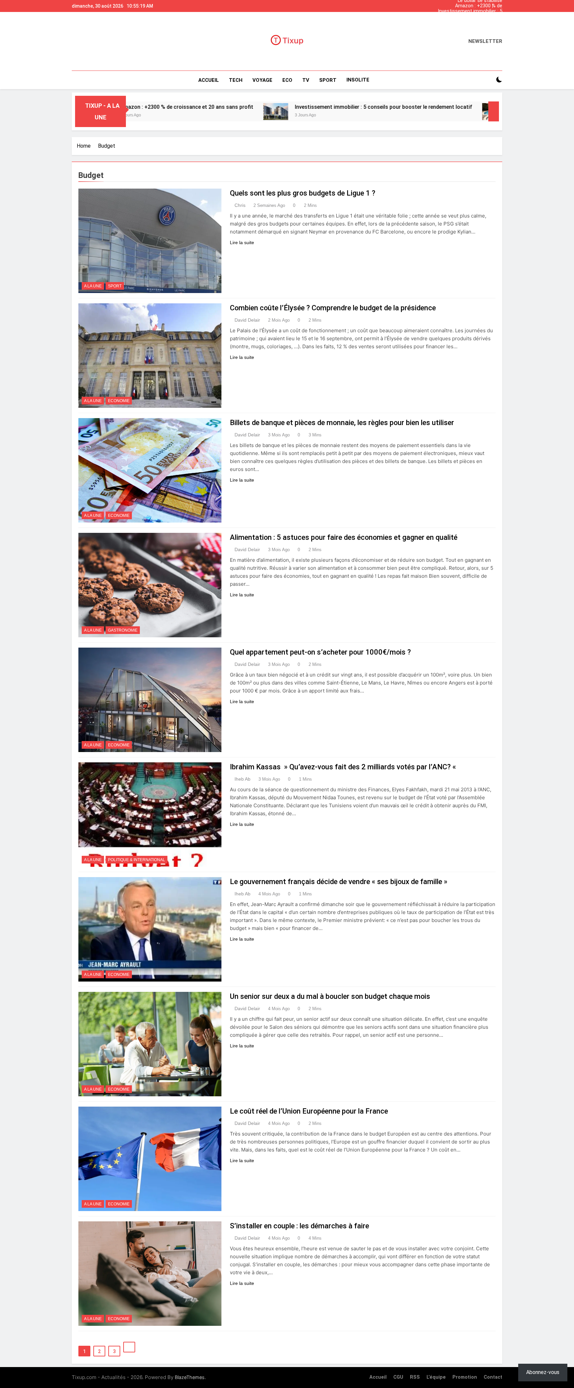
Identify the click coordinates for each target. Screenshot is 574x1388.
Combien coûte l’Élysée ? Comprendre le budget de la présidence (333, 308)
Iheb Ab (242, 779)
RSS (415, 1377)
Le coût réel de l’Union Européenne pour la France (309, 1111)
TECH (235, 80)
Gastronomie (123, 630)
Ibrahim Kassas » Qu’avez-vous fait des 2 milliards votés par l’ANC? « (344, 767)
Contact (493, 1377)
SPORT (327, 80)
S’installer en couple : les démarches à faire (299, 1226)
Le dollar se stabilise (480, 22)
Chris (240, 205)
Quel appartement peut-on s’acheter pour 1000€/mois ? (320, 652)
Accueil (208, 80)
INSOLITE (357, 80)
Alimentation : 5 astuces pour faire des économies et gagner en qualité (343, 537)
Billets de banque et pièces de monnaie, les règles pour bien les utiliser (342, 422)
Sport (115, 286)
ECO (287, 80)
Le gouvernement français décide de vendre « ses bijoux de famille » (338, 881)
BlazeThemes (190, 1377)
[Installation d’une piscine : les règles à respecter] (422, 111)
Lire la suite (242, 242)
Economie (119, 400)
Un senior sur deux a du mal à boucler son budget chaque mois (330, 996)
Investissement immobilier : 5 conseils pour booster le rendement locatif (470, 11)
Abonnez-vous (542, 1372)
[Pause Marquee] (493, 111)
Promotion (464, 1377)
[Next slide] (499, 4)
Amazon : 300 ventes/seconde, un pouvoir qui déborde (468, 16)
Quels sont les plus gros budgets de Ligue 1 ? (302, 193)
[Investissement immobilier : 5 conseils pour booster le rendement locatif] (203, 111)
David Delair (247, 320)
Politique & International (136, 859)
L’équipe (436, 1377)
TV (305, 80)
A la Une (93, 286)
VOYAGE (262, 80)
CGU (398, 1377)
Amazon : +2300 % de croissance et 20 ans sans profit (466, 6)
